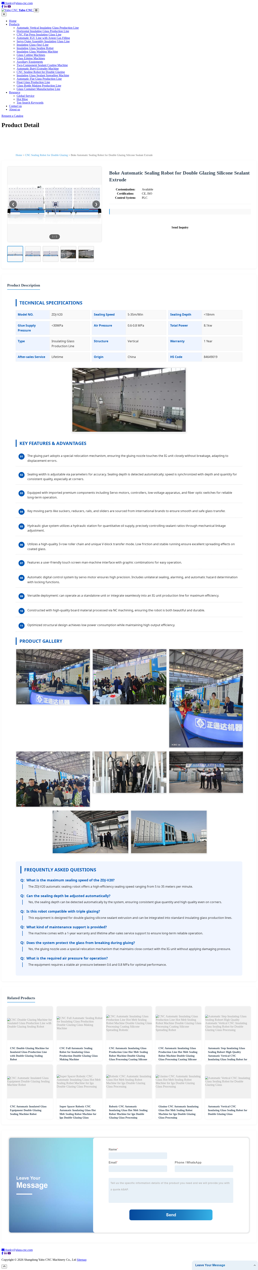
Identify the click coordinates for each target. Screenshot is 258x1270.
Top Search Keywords (30, 102)
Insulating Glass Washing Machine (37, 51)
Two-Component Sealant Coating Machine (42, 65)
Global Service (25, 95)
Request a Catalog (12, 115)
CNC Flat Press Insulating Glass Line (39, 34)
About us (14, 109)
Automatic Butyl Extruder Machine (38, 68)
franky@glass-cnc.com (19, 3)
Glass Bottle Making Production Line (39, 85)
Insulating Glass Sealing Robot (35, 48)
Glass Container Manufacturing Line (38, 89)
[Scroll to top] (4, 1266)
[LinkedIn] (5, 6)
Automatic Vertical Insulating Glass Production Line (48, 27)
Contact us (15, 106)
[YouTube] (9, 6)
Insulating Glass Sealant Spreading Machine (43, 75)
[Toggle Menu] (36, 10)
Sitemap (82, 1259)
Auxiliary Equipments (30, 61)
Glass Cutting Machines (31, 55)
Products (14, 24)
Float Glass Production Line (33, 82)
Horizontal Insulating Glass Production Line (43, 31)
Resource (14, 92)
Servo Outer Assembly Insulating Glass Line (43, 41)
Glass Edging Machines (31, 58)
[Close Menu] (4, 14)
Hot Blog (22, 99)
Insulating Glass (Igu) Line (33, 44)
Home (12, 21)
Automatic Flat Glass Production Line (39, 78)
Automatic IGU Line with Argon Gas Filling (43, 38)
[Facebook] (2, 6)
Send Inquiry (179, 227)
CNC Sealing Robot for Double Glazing (41, 72)
